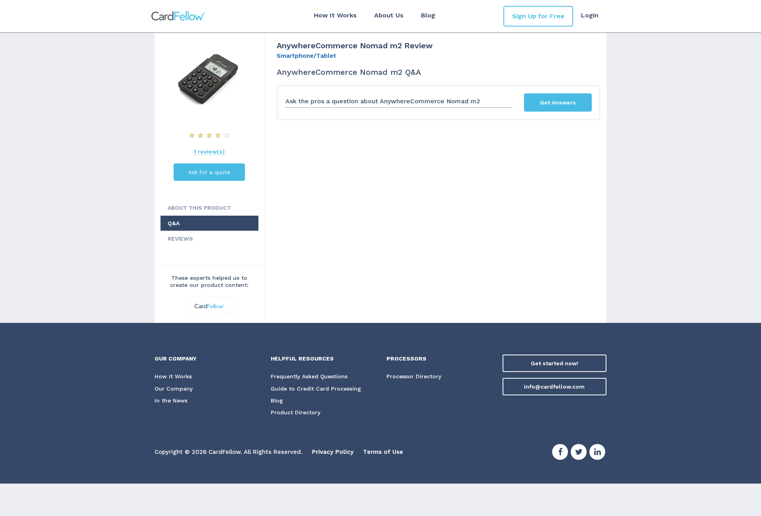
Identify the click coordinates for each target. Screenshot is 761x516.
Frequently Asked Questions (309, 376)
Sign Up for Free (538, 16)
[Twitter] (579, 453)
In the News (171, 400)
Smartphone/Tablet (306, 55)
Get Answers (558, 102)
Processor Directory (413, 376)
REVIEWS (180, 238)
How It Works (335, 15)
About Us (388, 15)
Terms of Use (383, 451)
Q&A (174, 223)
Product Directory (295, 412)
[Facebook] (560, 453)
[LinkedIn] (597, 453)
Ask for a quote (209, 172)
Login (589, 15)
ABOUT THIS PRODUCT (199, 208)
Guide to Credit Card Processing (316, 388)
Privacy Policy (333, 451)
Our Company (174, 388)
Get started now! (554, 363)
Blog (428, 15)
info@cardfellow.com (554, 386)
